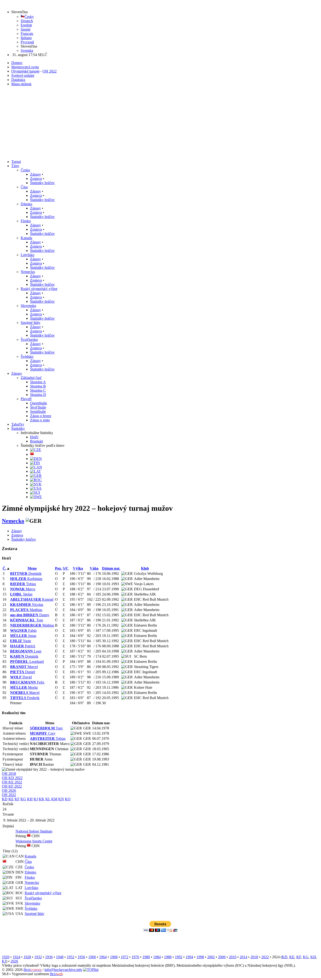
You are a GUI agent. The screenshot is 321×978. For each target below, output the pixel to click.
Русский (27, 42)
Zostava (36, 179)
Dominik (26, 574)
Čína (24, 187)
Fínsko (26, 221)
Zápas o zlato (40, 420)
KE (11, 799)
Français (27, 34)
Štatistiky (18, 429)
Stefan (21, 594)
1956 (81, 957)
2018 (254, 957)
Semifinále (38, 412)
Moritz (24, 687)
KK (41, 799)
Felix (27, 682)
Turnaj (16, 162)
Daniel (22, 672)
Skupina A (38, 382)
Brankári (36, 441)
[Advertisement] (160, 123)
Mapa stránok (21, 84)
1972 (124, 957)
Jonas (23, 636)
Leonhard (27, 662)
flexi (32, 970)
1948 (59, 957)
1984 (157, 957)
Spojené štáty (30, 323)
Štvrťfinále (38, 407)
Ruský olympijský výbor (39, 289)
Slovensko (28, 306)
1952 (70, 957)
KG (23, 799)
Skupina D (38, 395)
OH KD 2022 (12, 778)
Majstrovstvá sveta (25, 67)
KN (61, 799)
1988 (168, 957)
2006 (222, 957)
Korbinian (26, 579)
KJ (36, 799)
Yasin (20, 641)
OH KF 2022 (12, 786)
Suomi (25, 29)
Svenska (27, 50)
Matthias (26, 610)
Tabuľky (17, 424)
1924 (16, 957)
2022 (265, 957)
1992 (178, 957)
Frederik (24, 698)
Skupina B (38, 386)
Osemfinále (38, 403)
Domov (17, 63)
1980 (146, 957)
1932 (38, 957)
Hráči (34, 437)
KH (30, 799)
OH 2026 (9, 791)
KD (5, 799)
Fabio (23, 630)
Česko (25, 170)
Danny (29, 615)
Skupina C (38, 390)
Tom (26, 620)
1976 (135, 957)
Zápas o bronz (40, 416)
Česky (29, 17)
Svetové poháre (22, 75)
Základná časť (31, 378)
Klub (145, 568)
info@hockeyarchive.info (63, 970)
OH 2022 (50, 71)
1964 (103, 957)
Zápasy (35, 174)
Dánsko (26, 204)
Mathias (32, 625)
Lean (25, 651)
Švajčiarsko (29, 340)
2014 (243, 957)
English (26, 25)
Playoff (26, 399)
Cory (42, 733)
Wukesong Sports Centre (34, 841)
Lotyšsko (27, 255)
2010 (232, 957)
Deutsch (27, 21)
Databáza (18, 80)
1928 (27, 957)
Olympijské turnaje (25, 71)
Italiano (26, 38)
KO (67, 799)
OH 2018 (9, 774)
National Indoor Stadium (34, 831)
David (21, 677)
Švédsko (27, 356)
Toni (46, 728)
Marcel (24, 667)
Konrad (31, 599)
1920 (5, 957)
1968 (113, 957)
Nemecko (28, 272)
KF (17, 799)
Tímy (15, 166)
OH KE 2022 (12, 782)
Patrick (22, 646)
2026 (14, 961)
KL (47, 799)
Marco (22, 589)
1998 (200, 957)
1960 (92, 957)
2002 (211, 957)
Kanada (26, 238)
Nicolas (26, 605)
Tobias (23, 584)
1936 (49, 957)
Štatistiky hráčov (42, 183)
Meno (32, 568)
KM (54, 799)
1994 (189, 957)
